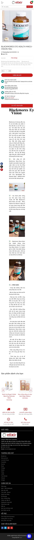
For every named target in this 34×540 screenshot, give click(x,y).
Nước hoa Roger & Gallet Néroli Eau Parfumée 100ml (9, 396)
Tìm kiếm (29, 6)
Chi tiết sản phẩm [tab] (17, 105)
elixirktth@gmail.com (10, 449)
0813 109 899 (11, 97)
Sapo (20, 537)
